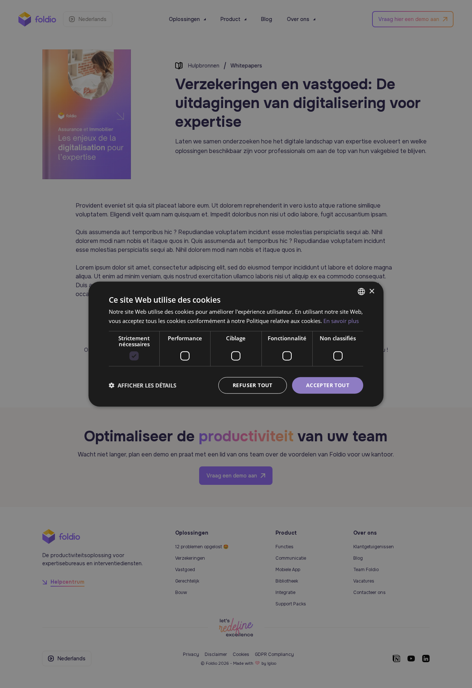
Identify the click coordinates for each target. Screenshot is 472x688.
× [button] (371, 291)
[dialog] (236, 344)
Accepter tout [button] (327, 385)
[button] (142, 385)
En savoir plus (341, 320)
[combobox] (361, 291)
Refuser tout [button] (253, 385)
